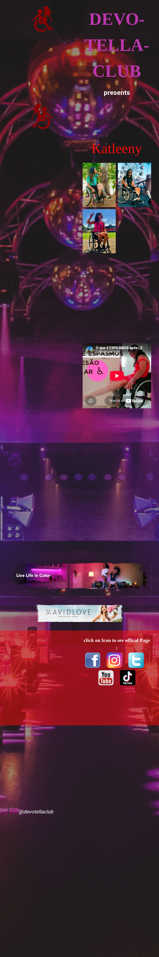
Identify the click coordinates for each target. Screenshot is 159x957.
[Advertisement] (42, 181)
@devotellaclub (36, 812)
